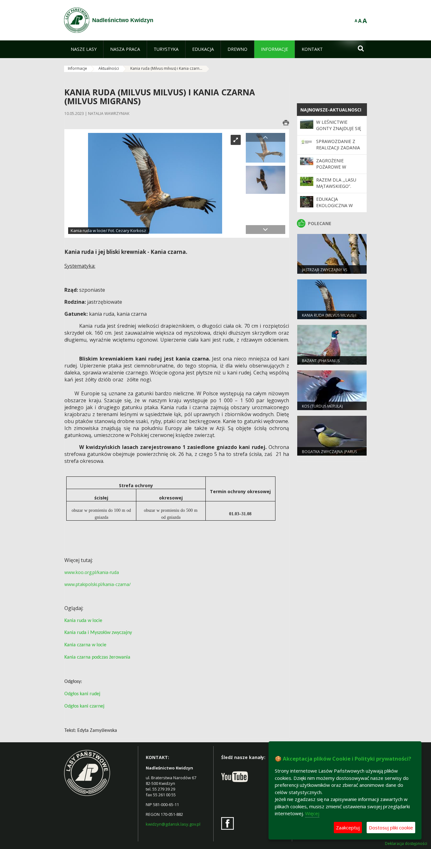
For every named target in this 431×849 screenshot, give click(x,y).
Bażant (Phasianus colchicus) (320, 363)
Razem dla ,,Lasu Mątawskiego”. (336, 183)
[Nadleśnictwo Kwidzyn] (76, 20)
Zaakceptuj (348, 827)
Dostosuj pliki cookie (391, 827)
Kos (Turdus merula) (322, 406)
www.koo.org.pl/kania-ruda (91, 572)
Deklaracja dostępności (406, 843)
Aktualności (108, 68)
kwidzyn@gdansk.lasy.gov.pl (173, 824)
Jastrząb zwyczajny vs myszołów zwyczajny (324, 272)
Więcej (312, 813)
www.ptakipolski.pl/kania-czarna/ (97, 584)
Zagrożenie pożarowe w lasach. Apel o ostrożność (333, 170)
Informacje (77, 68)
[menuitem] (83, 49)
